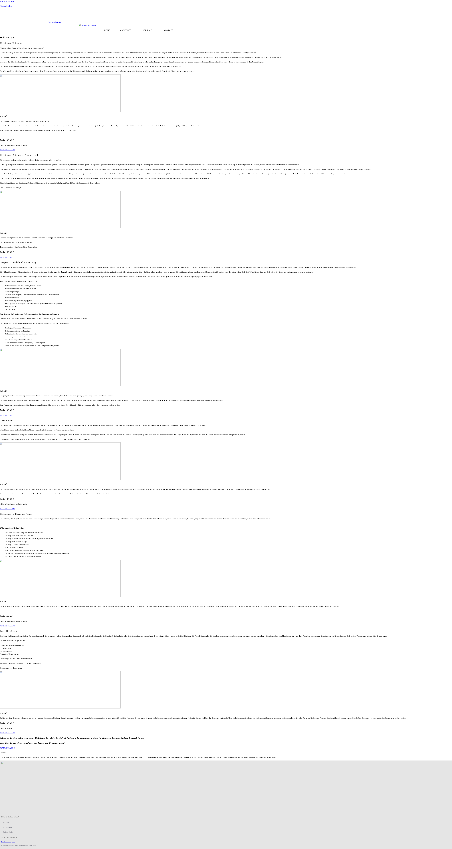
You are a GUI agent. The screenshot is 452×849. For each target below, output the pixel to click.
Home (107, 30)
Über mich (148, 30)
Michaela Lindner (6, 6)
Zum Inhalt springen (7, 1)
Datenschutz (8, 832)
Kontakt (168, 30)
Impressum (7, 827)
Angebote (125, 30)
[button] (126, 30)
